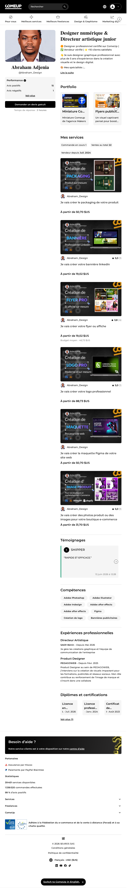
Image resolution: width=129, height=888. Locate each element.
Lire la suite (67, 72)
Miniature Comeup (74, 111)
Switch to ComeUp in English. (61, 881)
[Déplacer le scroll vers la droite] (119, 19)
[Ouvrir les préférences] (105, 7)
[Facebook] (65, 865)
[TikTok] (69, 865)
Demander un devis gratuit (30, 104)
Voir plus (30, 95)
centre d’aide (77, 749)
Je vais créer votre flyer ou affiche (83, 326)
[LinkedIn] (56, 865)
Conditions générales (63, 848)
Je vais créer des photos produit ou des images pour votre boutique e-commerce (88, 517)
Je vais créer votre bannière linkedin (85, 264)
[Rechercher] (64, 6)
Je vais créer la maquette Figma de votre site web (88, 455)
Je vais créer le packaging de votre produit (89, 202)
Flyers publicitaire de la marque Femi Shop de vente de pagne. (107, 111)
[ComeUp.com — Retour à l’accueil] (13, 7)
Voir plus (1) (66, 719)
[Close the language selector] (82, 882)
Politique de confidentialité (63, 853)
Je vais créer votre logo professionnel (85, 391)
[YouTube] (61, 865)
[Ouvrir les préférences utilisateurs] (118, 7)
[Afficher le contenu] (119, 799)
